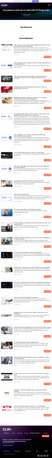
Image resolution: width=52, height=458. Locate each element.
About (13, 433)
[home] (4, 5)
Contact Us (45, 433)
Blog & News (19, 433)
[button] (49, 5)
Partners (26, 433)
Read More (47, 57)
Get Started (45, 436)
